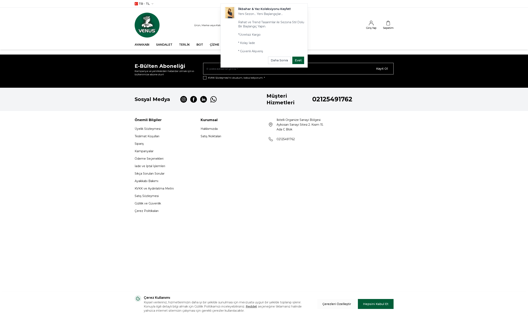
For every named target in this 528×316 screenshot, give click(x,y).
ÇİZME (214, 44)
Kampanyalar (144, 151)
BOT (199, 44)
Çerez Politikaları (147, 211)
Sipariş (139, 144)
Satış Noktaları (211, 136)
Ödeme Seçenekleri (149, 158)
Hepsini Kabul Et (375, 304)
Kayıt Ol (382, 68)
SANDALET (164, 44)
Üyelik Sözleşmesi (148, 129)
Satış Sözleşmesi (147, 196)
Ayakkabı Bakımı (146, 181)
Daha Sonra (279, 60)
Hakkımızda (209, 129)
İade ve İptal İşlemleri (150, 166)
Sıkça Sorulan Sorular (150, 173)
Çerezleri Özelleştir (336, 304)
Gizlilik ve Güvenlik (148, 203)
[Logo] (147, 25)
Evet (298, 60)
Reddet (251, 306)
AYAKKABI (142, 44)
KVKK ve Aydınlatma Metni (154, 188)
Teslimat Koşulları (147, 136)
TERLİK (184, 44)
